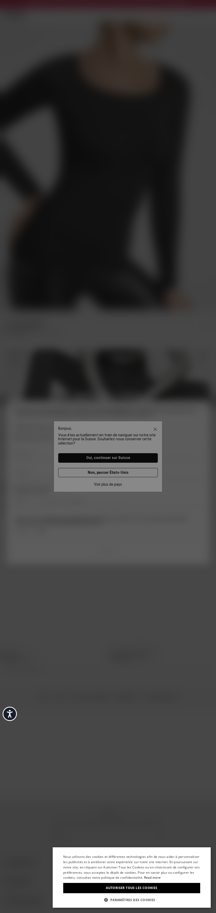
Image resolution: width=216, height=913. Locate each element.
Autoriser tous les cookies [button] (131, 888)
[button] (131, 899)
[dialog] (132, 877)
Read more (152, 877)
